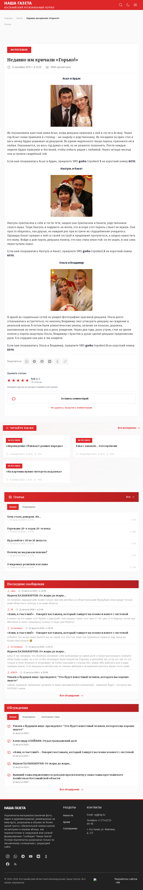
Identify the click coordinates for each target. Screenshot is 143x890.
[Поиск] (120, 4)
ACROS (14, 672)
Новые (12, 507)
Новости (68, 815)
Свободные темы (50, 717)
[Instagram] (7, 856)
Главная (8, 18)
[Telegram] (34, 361)
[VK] (50, 361)
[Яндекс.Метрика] (101, 881)
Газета (19, 18)
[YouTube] (30, 856)
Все (128, 496)
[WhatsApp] (27, 361)
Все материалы (127, 427)
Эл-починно (16, 628)
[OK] (57, 361)
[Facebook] (42, 361)
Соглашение (70, 828)
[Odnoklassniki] (46, 856)
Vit (12, 609)
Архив (66, 822)
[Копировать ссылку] (65, 361)
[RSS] (15, 864)
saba (13, 591)
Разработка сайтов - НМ (126, 881)
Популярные (28, 507)
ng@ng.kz (99, 814)
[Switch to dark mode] (128, 5)
